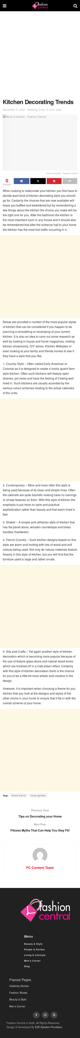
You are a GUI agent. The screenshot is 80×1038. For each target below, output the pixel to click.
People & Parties (34, 949)
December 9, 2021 (14, 109)
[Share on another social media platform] (70, 181)
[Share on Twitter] (38, 181)
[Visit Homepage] (40, 5)
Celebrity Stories (19, 986)
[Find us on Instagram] (45, 1015)
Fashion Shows (18, 992)
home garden (38, 795)
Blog (27, 966)
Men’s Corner (32, 960)
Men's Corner (17, 1006)
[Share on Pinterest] (54, 181)
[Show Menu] (4, 5)
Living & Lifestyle (35, 955)
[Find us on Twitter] (54, 1015)
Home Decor (19, 795)
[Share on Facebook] (21, 181)
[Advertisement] (40, 56)
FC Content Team (40, 867)
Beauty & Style (33, 944)
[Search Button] (75, 5)
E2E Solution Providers (48, 1027)
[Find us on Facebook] (36, 1015)
